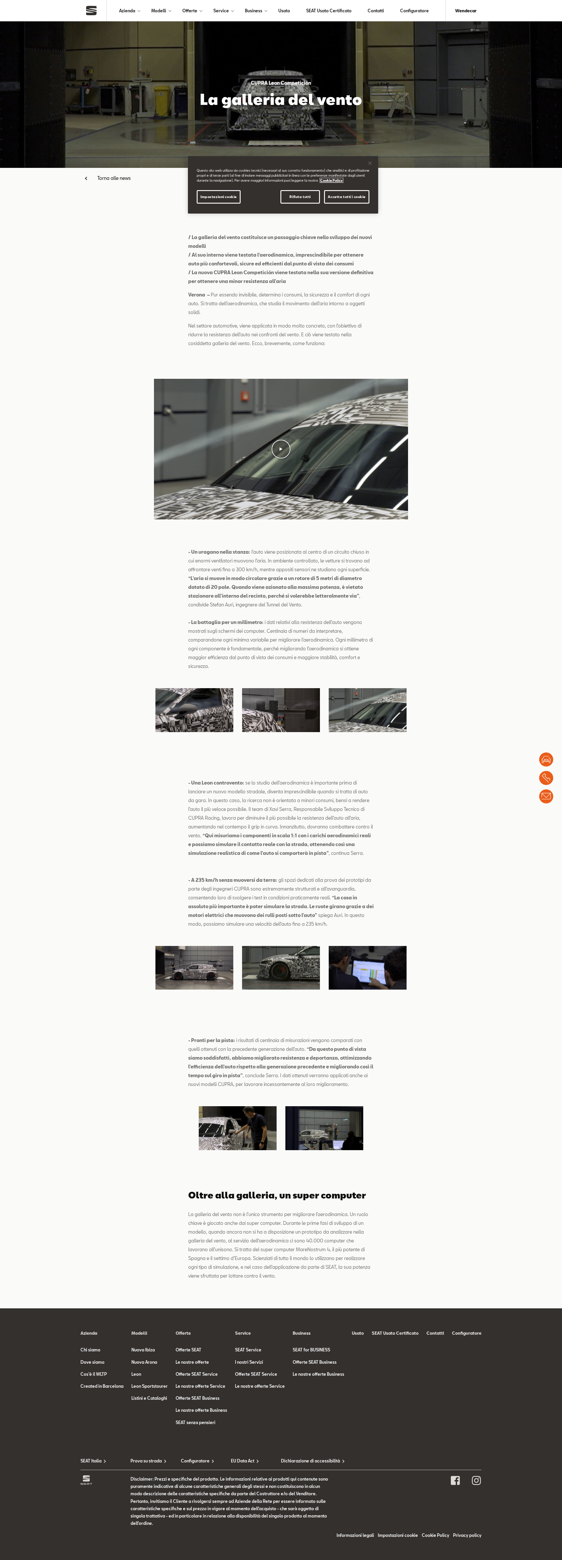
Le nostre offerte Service (200, 1386)
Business (253, 10)
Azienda (127, 10)
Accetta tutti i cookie (347, 197)
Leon (136, 1374)
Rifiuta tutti (300, 197)
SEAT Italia (91, 1460)
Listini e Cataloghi (149, 1398)
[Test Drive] (546, 759)
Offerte (189, 10)
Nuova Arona (144, 1362)
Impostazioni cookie (219, 197)
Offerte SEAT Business (198, 1398)
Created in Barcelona (102, 1386)
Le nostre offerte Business (201, 1410)
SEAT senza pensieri (195, 1422)
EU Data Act (242, 1460)
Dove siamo (92, 1362)
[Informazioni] (546, 796)
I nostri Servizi (249, 1362)
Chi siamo (90, 1349)
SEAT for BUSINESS (311, 1349)
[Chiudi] (370, 163)
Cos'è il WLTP (93, 1374)
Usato (284, 10)
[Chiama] (546, 778)
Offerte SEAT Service (197, 1374)
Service (221, 10)
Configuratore (414, 10)
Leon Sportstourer (149, 1386)
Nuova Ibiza (143, 1349)
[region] (283, 185)
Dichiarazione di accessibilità (306, 1460)
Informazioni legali (355, 1535)
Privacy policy (467, 1535)
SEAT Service (248, 1349)
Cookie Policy (435, 1535)
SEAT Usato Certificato (329, 10)
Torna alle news (114, 178)
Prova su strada (146, 1460)
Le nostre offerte (192, 1362)
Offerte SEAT (188, 1349)
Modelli (158, 10)
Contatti (376, 10)
